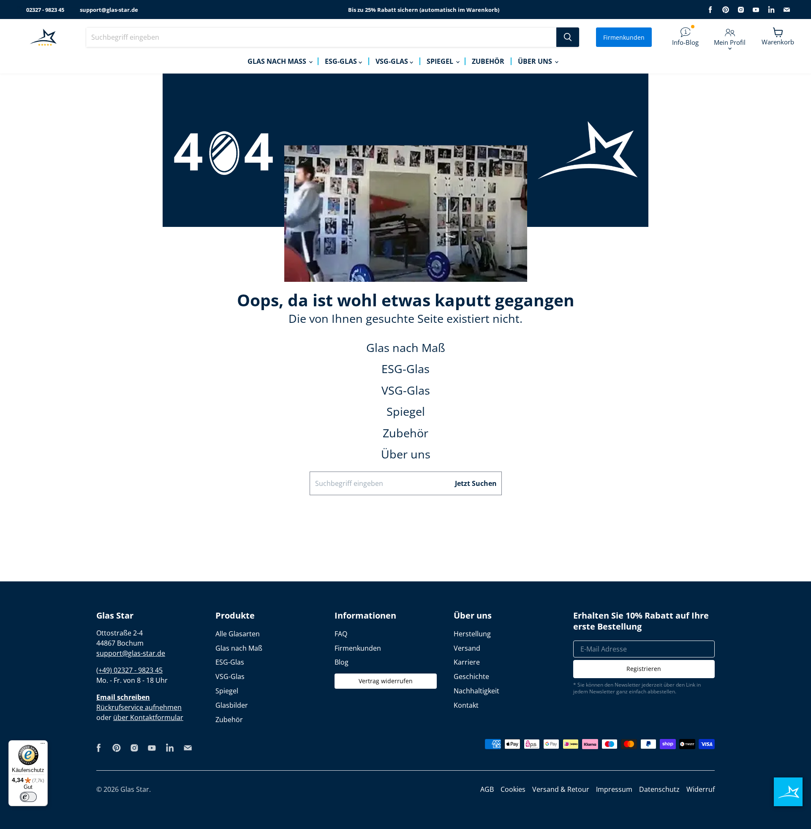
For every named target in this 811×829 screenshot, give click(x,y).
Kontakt (466, 705)
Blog (341, 662)
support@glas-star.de (109, 10)
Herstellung (472, 633)
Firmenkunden (624, 37)
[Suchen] (567, 37)
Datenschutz (659, 789)
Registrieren (643, 669)
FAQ (341, 633)
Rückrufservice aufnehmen (139, 707)
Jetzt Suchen (476, 483)
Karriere (467, 662)
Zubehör (488, 61)
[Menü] (43, 745)
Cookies (513, 789)
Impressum (614, 789)
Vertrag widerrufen (386, 681)
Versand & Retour (560, 789)
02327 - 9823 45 (45, 10)
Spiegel (441, 61)
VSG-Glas (393, 61)
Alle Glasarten (237, 633)
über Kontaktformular (148, 717)
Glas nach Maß (278, 61)
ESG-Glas (342, 61)
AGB (487, 789)
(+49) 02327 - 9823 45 (129, 670)
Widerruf (700, 789)
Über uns (536, 61)
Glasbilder (231, 705)
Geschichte (471, 676)
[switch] (28, 797)
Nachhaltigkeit (476, 690)
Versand (467, 648)
